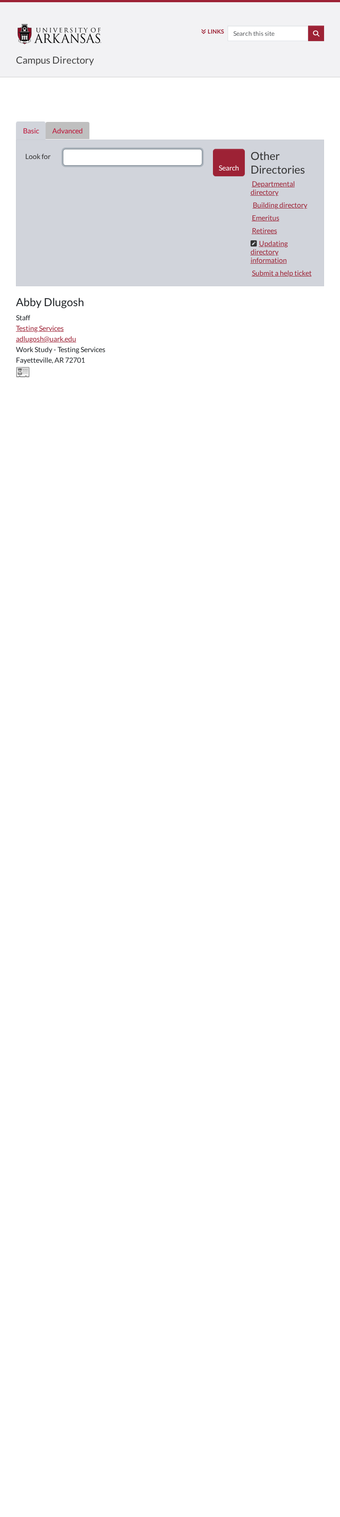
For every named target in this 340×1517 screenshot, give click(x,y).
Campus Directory (55, 60)
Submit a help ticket (282, 273)
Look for (37, 156)
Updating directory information (269, 251)
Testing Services (40, 328)
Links (216, 31)
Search (229, 167)
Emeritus (265, 217)
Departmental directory (273, 187)
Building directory (280, 205)
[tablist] (170, 208)
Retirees (264, 230)
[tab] (31, 130)
